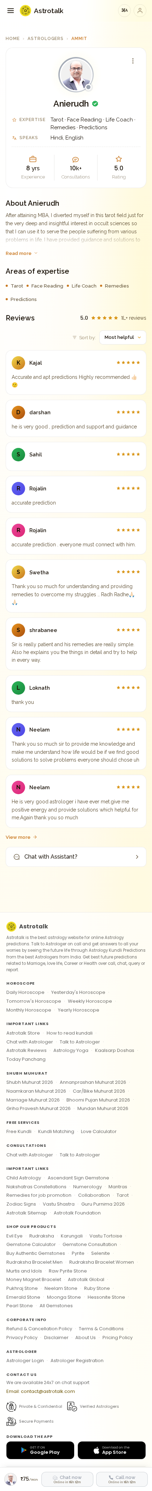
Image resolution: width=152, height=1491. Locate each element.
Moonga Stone (64, 1297)
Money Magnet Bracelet (33, 1279)
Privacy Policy (21, 1337)
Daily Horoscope (25, 992)
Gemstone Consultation (90, 1244)
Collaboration (94, 1195)
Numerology (87, 1186)
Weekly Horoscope (90, 1001)
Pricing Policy (118, 1337)
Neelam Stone (61, 1288)
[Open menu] (10, 10)
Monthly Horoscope (28, 1010)
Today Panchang (26, 1059)
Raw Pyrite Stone (68, 1271)
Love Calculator (99, 1131)
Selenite (100, 1253)
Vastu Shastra (59, 1204)
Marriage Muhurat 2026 (33, 1100)
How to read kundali (70, 1033)
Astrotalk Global (86, 1279)
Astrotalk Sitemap (26, 1213)
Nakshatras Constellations (36, 1186)
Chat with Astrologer (29, 1041)
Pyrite (78, 1253)
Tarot (123, 1195)
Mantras (118, 1186)
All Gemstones (56, 1305)
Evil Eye (14, 1236)
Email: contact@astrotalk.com (40, 1391)
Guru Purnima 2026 (103, 1204)
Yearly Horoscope (78, 1010)
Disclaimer (56, 1337)
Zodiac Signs (21, 1204)
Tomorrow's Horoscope (33, 1001)
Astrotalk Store (23, 1033)
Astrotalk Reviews (26, 1050)
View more (18, 837)
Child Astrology (23, 1177)
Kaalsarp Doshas (114, 1050)
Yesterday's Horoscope (78, 992)
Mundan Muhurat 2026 (102, 1108)
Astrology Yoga (70, 1050)
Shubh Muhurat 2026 (29, 1082)
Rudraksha (41, 1236)
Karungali (72, 1236)
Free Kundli (18, 1131)
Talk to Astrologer (80, 1041)
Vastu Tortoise (105, 1236)
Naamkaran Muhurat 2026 (36, 1091)
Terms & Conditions (101, 1328)
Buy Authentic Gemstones (35, 1253)
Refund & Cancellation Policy (39, 1328)
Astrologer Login (25, 1360)
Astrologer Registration (77, 1360)
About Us (85, 1337)
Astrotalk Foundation (77, 1213)
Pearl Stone (19, 1305)
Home (13, 38)
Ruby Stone (97, 1288)
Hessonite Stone (106, 1297)
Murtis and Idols (24, 1271)
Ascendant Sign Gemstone (78, 1177)
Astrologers (46, 38)
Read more (18, 253)
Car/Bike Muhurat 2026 (99, 1091)
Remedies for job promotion (38, 1195)
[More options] (133, 61)
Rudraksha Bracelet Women (101, 1262)
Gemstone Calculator (31, 1244)
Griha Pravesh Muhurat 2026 (38, 1108)
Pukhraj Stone (22, 1288)
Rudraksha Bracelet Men (34, 1262)
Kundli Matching (56, 1131)
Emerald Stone (23, 1297)
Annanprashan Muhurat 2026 (93, 1082)
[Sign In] (140, 10)
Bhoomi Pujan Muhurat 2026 (98, 1100)
